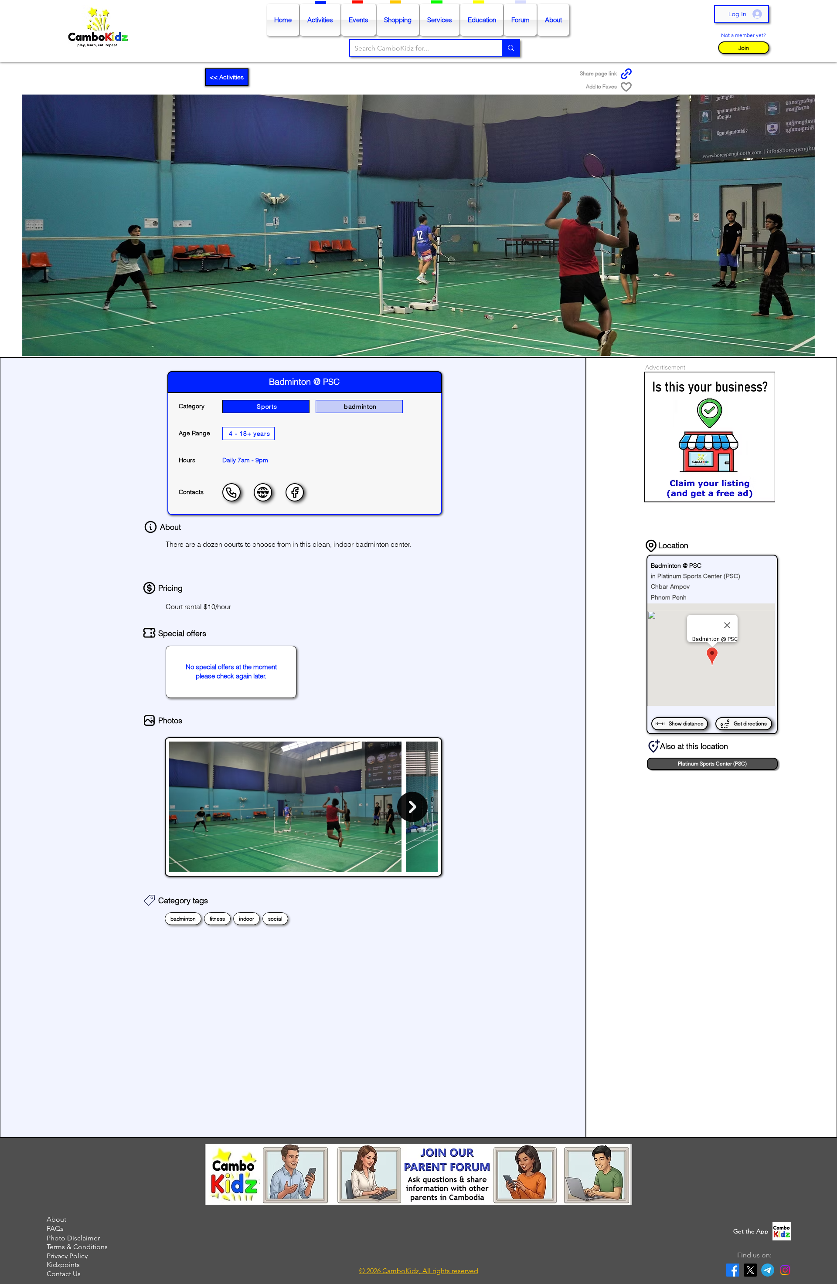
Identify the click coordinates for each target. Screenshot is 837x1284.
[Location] (651, 545)
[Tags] (149, 900)
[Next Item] (412, 807)
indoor (246, 918)
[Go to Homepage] (100, 31)
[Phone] (231, 492)
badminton (183, 918)
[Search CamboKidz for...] (510, 48)
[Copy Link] (626, 73)
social (275, 918)
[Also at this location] (653, 746)
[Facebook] (295, 492)
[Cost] (149, 588)
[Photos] (149, 720)
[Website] (263, 492)
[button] (743, 47)
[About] (150, 527)
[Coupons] (149, 633)
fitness (217, 918)
